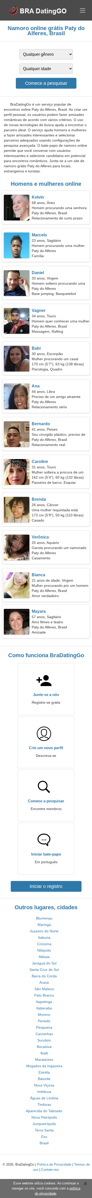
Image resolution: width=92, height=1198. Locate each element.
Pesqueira (44, 1027)
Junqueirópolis (44, 1124)
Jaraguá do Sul (44, 963)
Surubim (44, 1040)
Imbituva (44, 1092)
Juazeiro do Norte (44, 931)
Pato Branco (44, 995)
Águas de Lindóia (44, 1098)
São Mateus (44, 989)
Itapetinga (44, 1002)
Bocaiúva (44, 1047)
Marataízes (44, 1059)
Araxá (44, 982)
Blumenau (44, 918)
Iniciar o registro (46, 886)
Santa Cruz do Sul (44, 970)
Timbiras (44, 1104)
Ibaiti (44, 1053)
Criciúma (44, 944)
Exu (44, 1137)
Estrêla (44, 1072)
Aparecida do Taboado (44, 1111)
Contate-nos (50, 1170)
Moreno (44, 1015)
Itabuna (44, 937)
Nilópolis (44, 950)
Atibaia (44, 957)
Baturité (44, 1079)
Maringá (44, 925)
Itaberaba (44, 1008)
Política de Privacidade (54, 1164)
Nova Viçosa (44, 1085)
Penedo (44, 1021)
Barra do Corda (44, 976)
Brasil (44, 1143)
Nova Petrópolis (44, 1117)
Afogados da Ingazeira (44, 1066)
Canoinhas (44, 1034)
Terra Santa (44, 1130)
